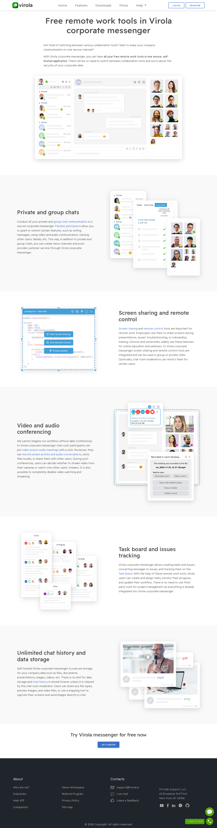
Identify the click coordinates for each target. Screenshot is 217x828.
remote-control (153, 328)
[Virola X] (180, 805)
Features (81, 5)
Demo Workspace (73, 787)
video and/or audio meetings (40, 450)
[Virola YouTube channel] (162, 805)
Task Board (125, 573)
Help (140, 5)
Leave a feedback (128, 800)
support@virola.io (128, 787)
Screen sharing (128, 328)
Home (62, 5)
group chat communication (70, 221)
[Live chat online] (209, 811)
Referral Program (72, 794)
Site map (67, 807)
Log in (176, 5)
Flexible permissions (68, 226)
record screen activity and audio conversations (51, 454)
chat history (40, 682)
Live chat (122, 794)
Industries (19, 794)
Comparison (20, 807)
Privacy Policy (70, 800)
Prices (123, 5)
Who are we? (21, 787)
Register (195, 5)
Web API (18, 800)
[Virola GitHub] (187, 805)
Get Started (108, 744)
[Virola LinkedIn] (173, 805)
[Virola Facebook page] (168, 805)
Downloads (103, 5)
